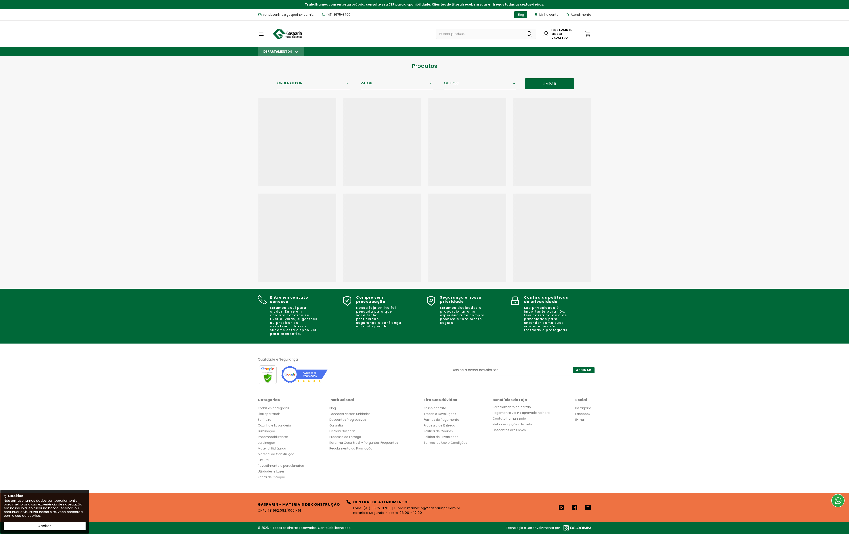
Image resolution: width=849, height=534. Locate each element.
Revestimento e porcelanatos (281, 465)
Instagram (583, 408)
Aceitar (44, 525)
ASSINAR (583, 370)
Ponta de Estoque (271, 477)
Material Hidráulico (272, 448)
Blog (332, 408)
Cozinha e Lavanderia (274, 425)
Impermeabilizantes (273, 437)
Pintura (263, 460)
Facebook (582, 414)
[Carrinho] (588, 33)
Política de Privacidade (441, 437)
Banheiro (264, 419)
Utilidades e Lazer (271, 471)
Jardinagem (267, 442)
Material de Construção (276, 454)
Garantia (336, 425)
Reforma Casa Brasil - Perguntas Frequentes (363, 442)
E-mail (580, 419)
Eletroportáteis (269, 414)
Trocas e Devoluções (440, 414)
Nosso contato (435, 408)
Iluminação (266, 431)
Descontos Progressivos (347, 419)
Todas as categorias (273, 408)
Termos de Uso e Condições (445, 442)
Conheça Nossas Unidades (349, 414)
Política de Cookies (438, 431)
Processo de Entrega (345, 437)
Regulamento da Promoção (350, 448)
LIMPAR (549, 83)
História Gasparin (342, 431)
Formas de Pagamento (441, 419)
